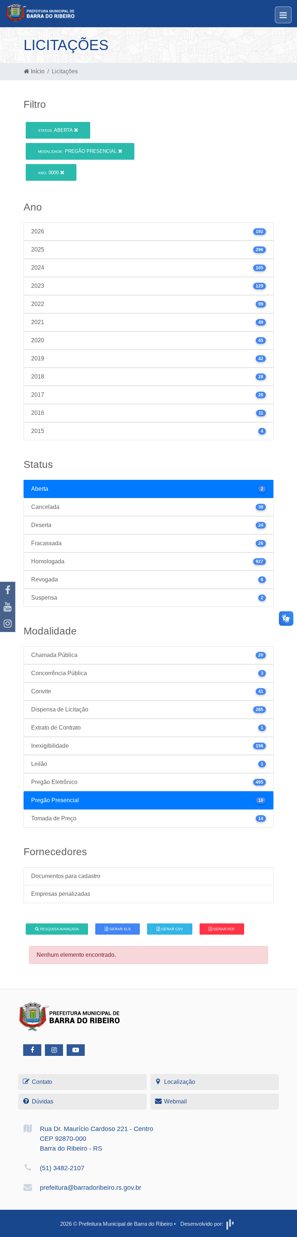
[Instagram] (7, 623)
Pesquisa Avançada (59, 929)
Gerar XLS (119, 929)
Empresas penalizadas (60, 894)
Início (37, 71)
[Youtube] (7, 607)
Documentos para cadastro (65, 876)
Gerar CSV (171, 929)
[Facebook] (7, 590)
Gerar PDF (223, 929)
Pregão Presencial (78, 151)
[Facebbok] (32, 1050)
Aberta (56, 130)
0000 (49, 172)
